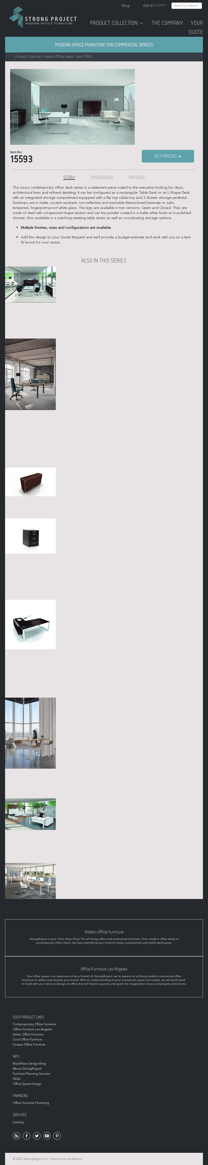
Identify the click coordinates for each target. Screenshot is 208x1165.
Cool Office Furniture (27, 1039)
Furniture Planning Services (31, 1073)
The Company (167, 23)
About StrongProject (27, 1068)
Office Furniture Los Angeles (32, 1029)
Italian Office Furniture (28, 1034)
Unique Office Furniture (29, 1044)
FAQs (16, 1079)
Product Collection (114, 23)
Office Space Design (27, 1084)
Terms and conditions (66, 1159)
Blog (125, 6)
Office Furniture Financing (31, 1103)
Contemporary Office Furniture (34, 1024)
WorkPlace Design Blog (29, 1063)
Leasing (18, 1122)
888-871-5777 (154, 6)
